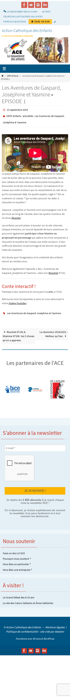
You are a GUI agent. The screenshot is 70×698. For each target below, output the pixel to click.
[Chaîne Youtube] (31, 5)
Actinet (46, 11)
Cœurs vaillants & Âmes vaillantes (23, 16)
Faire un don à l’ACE (14, 549)
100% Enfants (12, 75)
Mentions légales (55, 623)
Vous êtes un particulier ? (17, 560)
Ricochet (16, 215)
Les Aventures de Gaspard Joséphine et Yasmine (34, 310)
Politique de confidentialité (22, 627)
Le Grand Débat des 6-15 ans (18, 593)
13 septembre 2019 (17, 109)
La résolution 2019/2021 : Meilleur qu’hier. (53, 330)
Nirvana (37, 634)
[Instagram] (38, 5)
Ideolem (59, 627)
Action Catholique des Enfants (27, 30)
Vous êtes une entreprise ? (17, 566)
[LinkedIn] (45, 5)
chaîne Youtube (18, 300)
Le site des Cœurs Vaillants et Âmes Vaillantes (28, 599)
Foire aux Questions (14, 21)
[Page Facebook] (24, 5)
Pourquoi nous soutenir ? (17, 554)
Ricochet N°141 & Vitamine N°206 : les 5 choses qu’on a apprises (18, 333)
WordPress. (49, 634)
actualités (28, 115)
